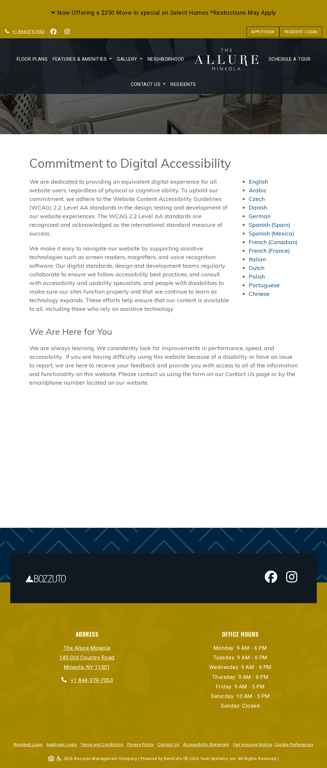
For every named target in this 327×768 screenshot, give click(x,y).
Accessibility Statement (206, 744)
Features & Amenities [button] (80, 59)
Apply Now (265, 31)
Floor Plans (32, 59)
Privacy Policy (140, 744)
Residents (183, 84)
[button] (163, 13)
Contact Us (168, 744)
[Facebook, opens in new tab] (53, 32)
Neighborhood (166, 59)
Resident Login (303, 31)
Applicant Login (61, 744)
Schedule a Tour (291, 59)
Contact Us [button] (146, 84)
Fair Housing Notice (252, 744)
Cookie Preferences (294, 744)
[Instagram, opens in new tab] (67, 32)
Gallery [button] (128, 59)
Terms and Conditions (101, 744)
